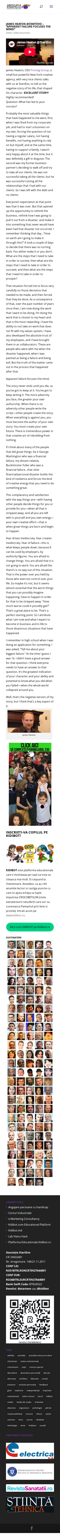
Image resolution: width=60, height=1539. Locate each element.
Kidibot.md (15, 1230)
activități (21, 1355)
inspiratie (47, 1390)
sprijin (48, 1413)
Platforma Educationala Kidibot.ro (29, 1242)
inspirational (13, 1396)
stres (20, 1419)
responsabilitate (14, 1413)
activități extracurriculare (40, 1355)
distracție (11, 1378)
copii (24, 1367)
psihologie (37, 1407)
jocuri (40, 1396)
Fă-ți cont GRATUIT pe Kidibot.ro (30, 927)
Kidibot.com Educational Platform (29, 1224)
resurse (29, 1413)
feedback (43, 1384)
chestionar (12, 1361)
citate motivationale (29, 1361)
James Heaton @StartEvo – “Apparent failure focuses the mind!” (28, 26)
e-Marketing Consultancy (24, 1219)
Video (9, 32)
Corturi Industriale (20, 1213)
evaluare (11, 1384)
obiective (11, 1407)
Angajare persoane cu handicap (28, 1207)
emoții (45, 1378)
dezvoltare (12, 1372)
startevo (11, 1419)
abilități (10, 1355)
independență (33, 1390)
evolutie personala (27, 1384)
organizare (24, 1407)
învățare (32, 1425)
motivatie (39, 1402)
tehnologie (12, 1425)
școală (43, 1425)
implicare (19, 1390)
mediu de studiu (23, 1402)
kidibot (49, 1396)
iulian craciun (28, 1396)
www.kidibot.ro (15, 915)
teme (22, 1425)
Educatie (35, 1378)
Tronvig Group (40, 70)
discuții (47, 1372)
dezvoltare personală (30, 1372)
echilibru (23, 1378)
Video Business (21, 32)
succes (29, 1419)
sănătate (40, 1419)
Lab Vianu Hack (18, 1236)
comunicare (12, 1367)
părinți (48, 1407)
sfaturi (39, 1413)
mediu (10, 1402)
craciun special (36, 1367)
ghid (9, 1390)
